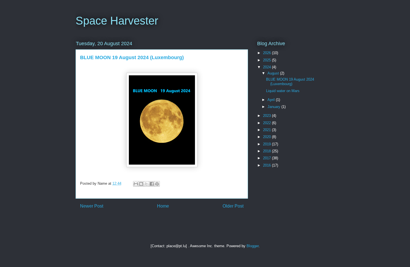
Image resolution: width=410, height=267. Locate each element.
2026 (267, 53)
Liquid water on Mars (283, 91)
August (273, 73)
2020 (267, 137)
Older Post (233, 206)
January (274, 107)
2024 (267, 67)
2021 (267, 130)
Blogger (253, 246)
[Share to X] (146, 184)
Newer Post (91, 206)
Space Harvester (117, 21)
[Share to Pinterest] (157, 184)
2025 (267, 60)
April (271, 100)
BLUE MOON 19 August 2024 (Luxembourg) (290, 81)
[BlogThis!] (141, 184)
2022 (267, 123)
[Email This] (136, 184)
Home (163, 206)
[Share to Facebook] (152, 184)
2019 (267, 144)
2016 (267, 165)
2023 (267, 116)
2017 (267, 158)
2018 (267, 151)
